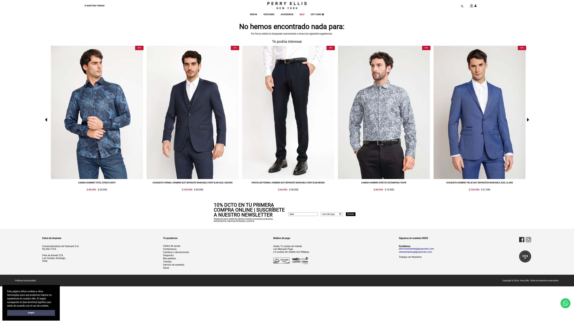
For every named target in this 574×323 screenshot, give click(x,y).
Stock (166, 267)
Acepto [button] (31, 312)
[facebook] (521, 239)
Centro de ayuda (171, 245)
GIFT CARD (316, 14)
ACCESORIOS (287, 14)
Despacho (168, 255)
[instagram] (528, 239)
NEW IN (253, 14)
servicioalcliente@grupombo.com (416, 249)
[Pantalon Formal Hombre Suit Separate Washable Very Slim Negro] (192, 112)
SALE (302, 14)
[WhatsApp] (565, 303)
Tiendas (167, 261)
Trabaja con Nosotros (410, 257)
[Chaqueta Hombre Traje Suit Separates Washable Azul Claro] (383, 112)
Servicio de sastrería (173, 264)
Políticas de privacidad (25, 280)
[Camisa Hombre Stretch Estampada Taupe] (288, 112)
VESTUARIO (268, 14)
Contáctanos (170, 249)
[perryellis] (287, 5)
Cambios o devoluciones (176, 252)
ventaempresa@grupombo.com (415, 252)
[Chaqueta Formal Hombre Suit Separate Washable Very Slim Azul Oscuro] (97, 112)
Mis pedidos (169, 258)
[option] (96, 118)
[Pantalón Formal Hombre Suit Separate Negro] (479, 112)
